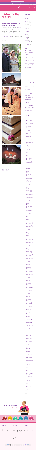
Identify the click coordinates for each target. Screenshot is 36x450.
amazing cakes (29, 52)
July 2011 (28, 363)
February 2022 (29, 190)
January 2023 (29, 174)
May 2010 (28, 382)
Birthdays (26, 21)
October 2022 (29, 178)
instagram (26, 90)
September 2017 (29, 258)
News (26, 35)
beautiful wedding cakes (28, 60)
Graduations (27, 31)
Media (26, 34)
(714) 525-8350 (33, 4)
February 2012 (29, 352)
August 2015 (28, 291)
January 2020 (29, 220)
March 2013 (28, 334)
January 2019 (29, 236)
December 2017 (29, 254)
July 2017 (28, 261)
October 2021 (29, 196)
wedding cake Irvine (17, 168)
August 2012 (28, 344)
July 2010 (28, 379)
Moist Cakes (27, 92)
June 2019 (28, 230)
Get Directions (29, 4)
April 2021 (28, 201)
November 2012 (29, 339)
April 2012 (28, 350)
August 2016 (28, 275)
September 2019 (29, 226)
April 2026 (28, 117)
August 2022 (29, 181)
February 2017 (29, 268)
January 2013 (29, 336)
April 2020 (28, 216)
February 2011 (29, 370)
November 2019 (29, 223)
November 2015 (29, 289)
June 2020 (28, 213)
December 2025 (29, 123)
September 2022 (29, 180)
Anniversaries (27, 16)
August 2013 (28, 326)
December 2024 (29, 140)
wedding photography (5, 169)
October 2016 (29, 273)
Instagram (27, 32)
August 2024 (29, 146)
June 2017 (28, 262)
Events (26, 28)
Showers (26, 37)
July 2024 (28, 148)
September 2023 (29, 162)
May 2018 (28, 246)
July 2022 (28, 182)
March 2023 (28, 171)
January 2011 (29, 371)
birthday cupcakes (31, 63)
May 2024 (28, 150)
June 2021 (28, 200)
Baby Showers (27, 19)
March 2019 (28, 233)
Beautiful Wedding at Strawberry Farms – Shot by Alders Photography (11, 24)
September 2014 (29, 307)
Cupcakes (27, 27)
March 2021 (28, 203)
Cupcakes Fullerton (28, 68)
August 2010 (29, 377)
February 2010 (29, 386)
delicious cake (27, 70)
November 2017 (29, 255)
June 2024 (28, 149)
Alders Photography (7, 36)
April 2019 (28, 232)
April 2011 (28, 367)
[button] (1, 8)
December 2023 (29, 158)
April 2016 (28, 281)
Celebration (27, 25)
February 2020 (29, 219)
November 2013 (29, 322)
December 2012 (29, 338)
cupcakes (30, 67)
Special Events (28, 38)
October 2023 (29, 161)
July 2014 (28, 310)
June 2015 (28, 294)
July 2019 (28, 229)
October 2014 (29, 306)
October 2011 (29, 358)
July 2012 (28, 345)
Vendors (26, 43)
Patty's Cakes (31, 101)
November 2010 (29, 374)
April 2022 (28, 187)
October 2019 (29, 225)
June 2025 (28, 132)
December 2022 (29, 175)
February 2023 (29, 172)
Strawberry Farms (12, 32)
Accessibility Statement (28, 446)
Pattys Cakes (19, 27)
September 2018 (29, 242)
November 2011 (29, 357)
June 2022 (28, 184)
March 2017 (28, 267)
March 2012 (28, 351)
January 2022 (29, 191)
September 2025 (29, 127)
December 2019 (29, 222)
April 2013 (28, 332)
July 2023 (28, 165)
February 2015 (29, 300)
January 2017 (29, 270)
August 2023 (29, 164)
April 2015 (28, 297)
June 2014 (28, 312)
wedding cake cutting (9, 168)
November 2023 (29, 159)
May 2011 (28, 366)
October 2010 (29, 376)
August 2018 (28, 243)
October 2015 (29, 290)
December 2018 (29, 238)
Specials (26, 40)
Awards (26, 18)
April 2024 (28, 152)
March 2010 (28, 384)
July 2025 (28, 130)
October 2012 (29, 341)
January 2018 (29, 252)
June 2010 (28, 380)
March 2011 (28, 368)
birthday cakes (27, 63)
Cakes (26, 24)
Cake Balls (27, 22)
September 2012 (29, 342)
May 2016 (28, 280)
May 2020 (28, 214)
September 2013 (29, 325)
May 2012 (28, 348)
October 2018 (29, 241)
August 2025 (29, 129)
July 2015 (28, 293)
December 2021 (29, 193)
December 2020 (29, 207)
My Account (24, 4)
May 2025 (28, 133)
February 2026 (29, 120)
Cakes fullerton (30, 64)
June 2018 (28, 245)
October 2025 (29, 126)
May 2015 (28, 296)
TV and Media (27, 41)
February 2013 (29, 335)
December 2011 (29, 355)
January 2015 (29, 302)
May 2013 (28, 331)
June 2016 (28, 278)
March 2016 (28, 283)
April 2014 (28, 315)
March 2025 (28, 136)
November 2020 (29, 209)
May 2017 (28, 264)
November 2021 (29, 194)
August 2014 (28, 309)
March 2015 (28, 299)
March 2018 (28, 249)
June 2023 (28, 166)
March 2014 (28, 316)
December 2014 (29, 303)
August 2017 (28, 259)
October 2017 (29, 257)
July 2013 (28, 328)
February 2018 (29, 251)
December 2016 (29, 271)
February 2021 (29, 204)
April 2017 (28, 265)
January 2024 (29, 156)
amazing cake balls (28, 50)
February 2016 (29, 284)
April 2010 (28, 383)
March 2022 (28, 188)
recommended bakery (28, 102)
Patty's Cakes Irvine (5, 167)
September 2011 (29, 360)
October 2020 (29, 210)
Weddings (6, 170)
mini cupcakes (30, 90)
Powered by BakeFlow (19, 446)
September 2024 (29, 145)
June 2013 (28, 329)
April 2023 (28, 169)
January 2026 (29, 121)
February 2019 (29, 235)
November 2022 (29, 177)
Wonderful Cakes (29, 110)
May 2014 (28, 313)
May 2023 (28, 168)
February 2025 (29, 137)
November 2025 (29, 124)
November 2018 (29, 239)
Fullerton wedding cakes (31, 86)
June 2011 (28, 364)
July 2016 (28, 277)
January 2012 (29, 354)
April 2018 (28, 248)
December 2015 (29, 287)
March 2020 (28, 217)
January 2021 (29, 206)
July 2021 (28, 198)
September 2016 (29, 274)
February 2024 (29, 155)
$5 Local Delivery (19, 4)
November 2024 (29, 142)
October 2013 (29, 323)
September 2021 (29, 197)
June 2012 (28, 347)
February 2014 (29, 318)
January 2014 (29, 319)
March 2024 (28, 153)
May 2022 (28, 185)
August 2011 (28, 361)
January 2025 (29, 139)
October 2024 (29, 143)
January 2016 (29, 286)
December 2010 (29, 373)
